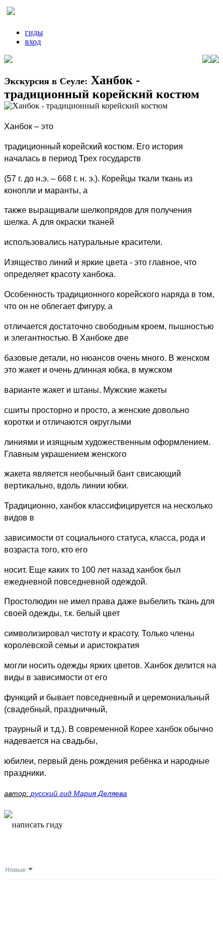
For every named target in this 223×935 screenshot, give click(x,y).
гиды (34, 32)
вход (33, 41)
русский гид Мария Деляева (79, 793)
